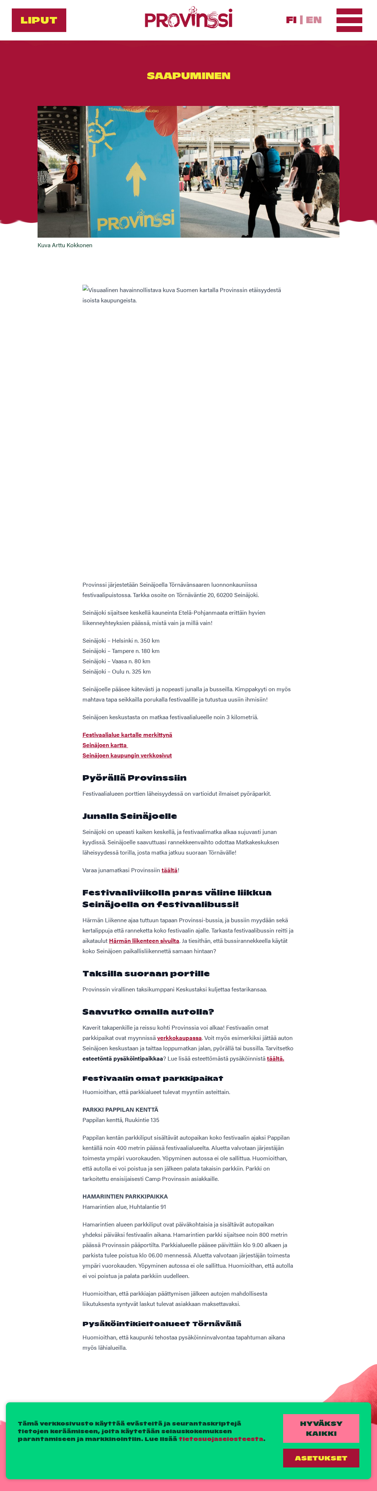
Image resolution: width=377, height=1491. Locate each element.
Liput (39, 20)
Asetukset (321, 1458)
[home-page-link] (188, 20)
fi (291, 20)
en (314, 20)
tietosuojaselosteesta (221, 1439)
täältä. (275, 1058)
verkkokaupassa (179, 1037)
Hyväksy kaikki (321, 1428)
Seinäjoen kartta (105, 745)
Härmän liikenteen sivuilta (144, 940)
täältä (169, 870)
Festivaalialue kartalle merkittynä (127, 734)
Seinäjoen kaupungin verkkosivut (127, 755)
